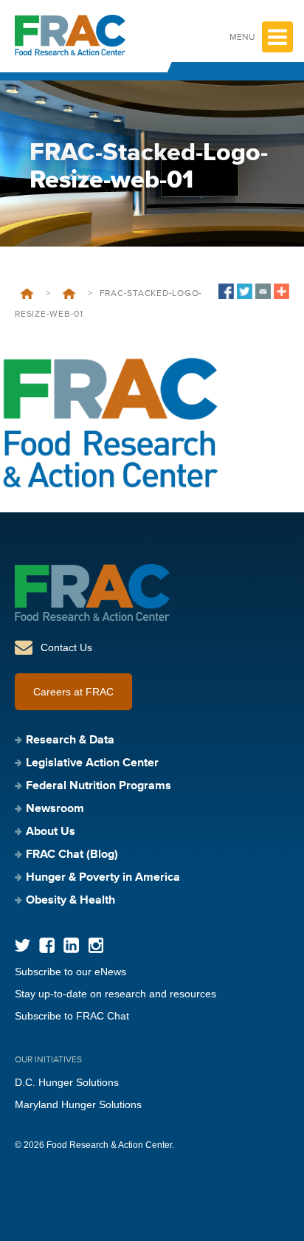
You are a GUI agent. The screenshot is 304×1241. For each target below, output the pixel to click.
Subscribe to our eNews (70, 971)
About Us (50, 832)
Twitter (22, 945)
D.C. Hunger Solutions (67, 1082)
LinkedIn (71, 945)
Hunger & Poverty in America (103, 878)
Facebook (47, 945)
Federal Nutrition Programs (98, 786)
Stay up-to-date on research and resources (115, 994)
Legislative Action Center (92, 763)
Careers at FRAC (73, 692)
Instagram (95, 945)
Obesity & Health (70, 901)
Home (27, 293)
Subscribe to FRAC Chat (72, 1016)
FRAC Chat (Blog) (72, 855)
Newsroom (69, 293)
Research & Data (70, 740)
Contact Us (66, 647)
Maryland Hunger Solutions (78, 1104)
